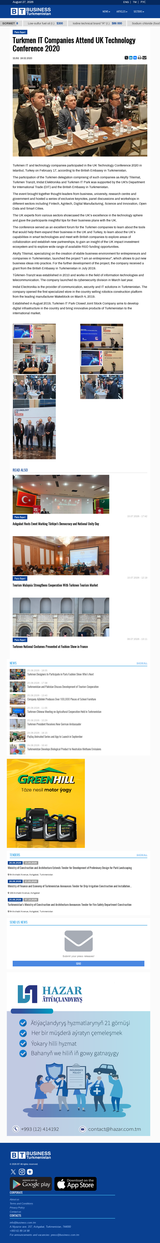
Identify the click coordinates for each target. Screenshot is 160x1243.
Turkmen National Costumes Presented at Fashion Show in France (50, 646)
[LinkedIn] (130, 57)
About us (14, 1199)
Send (78, 963)
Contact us (15, 1211)
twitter (14, 1172)
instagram (21, 1172)
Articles (120, 11)
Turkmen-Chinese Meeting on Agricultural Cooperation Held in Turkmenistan (64, 712)
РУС (143, 2)
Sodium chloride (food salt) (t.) (131, 23)
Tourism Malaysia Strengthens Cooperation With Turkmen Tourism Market (55, 585)
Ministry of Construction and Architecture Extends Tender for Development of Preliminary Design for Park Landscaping (70, 867)
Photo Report (20, 32)
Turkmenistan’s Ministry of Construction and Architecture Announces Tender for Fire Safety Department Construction (70, 904)
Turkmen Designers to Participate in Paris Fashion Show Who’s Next (60, 674)
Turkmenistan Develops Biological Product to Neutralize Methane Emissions (64, 749)
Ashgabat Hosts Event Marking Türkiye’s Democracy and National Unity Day (56, 524)
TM (135, 2)
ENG (126, 2)
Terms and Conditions (21, 1203)
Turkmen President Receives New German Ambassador (54, 724)
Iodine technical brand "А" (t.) (74, 23)
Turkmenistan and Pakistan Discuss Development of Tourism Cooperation (63, 687)
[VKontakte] (135, 57)
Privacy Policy (17, 1207)
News (13, 663)
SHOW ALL (142, 663)
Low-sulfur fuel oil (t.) (22, 23)
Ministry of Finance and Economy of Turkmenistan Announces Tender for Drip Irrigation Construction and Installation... (70, 886)
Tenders (15, 855)
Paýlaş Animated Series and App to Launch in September (55, 736)
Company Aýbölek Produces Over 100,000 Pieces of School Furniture (61, 699)
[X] (126, 57)
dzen (29, 1172)
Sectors (138, 11)
